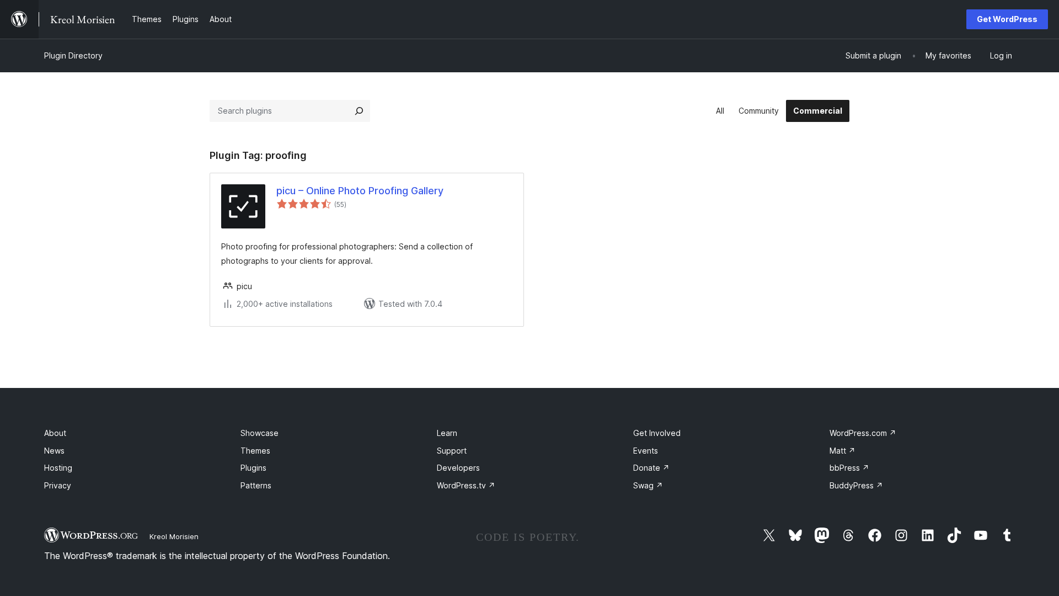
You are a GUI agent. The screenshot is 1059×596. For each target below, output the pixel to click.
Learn (447, 433)
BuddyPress (856, 485)
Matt (842, 450)
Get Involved (657, 433)
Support (452, 450)
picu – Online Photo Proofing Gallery (359, 190)
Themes (255, 450)
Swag (648, 485)
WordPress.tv (466, 485)
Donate (651, 467)
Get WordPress (1007, 19)
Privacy (57, 485)
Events (645, 450)
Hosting (58, 467)
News (54, 450)
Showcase (259, 433)
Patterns (255, 485)
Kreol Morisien (174, 536)
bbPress (849, 467)
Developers (458, 467)
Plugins (253, 467)
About (55, 433)
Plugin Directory (73, 55)
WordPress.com (863, 433)
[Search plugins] (359, 111)
